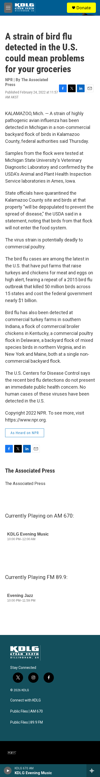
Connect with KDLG (25, 700)
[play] (8, 770)
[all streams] (93, 770)
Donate (83, 7)
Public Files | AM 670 (26, 711)
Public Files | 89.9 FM (26, 722)
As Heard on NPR (25, 433)
